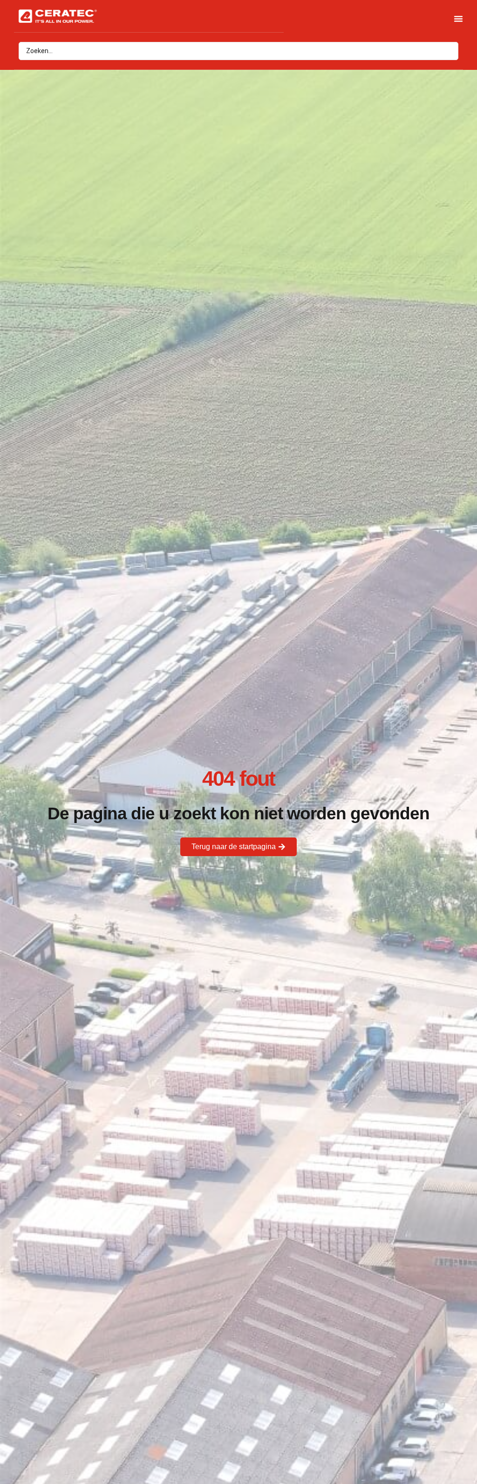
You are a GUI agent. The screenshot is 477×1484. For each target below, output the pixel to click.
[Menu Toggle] (458, 18)
